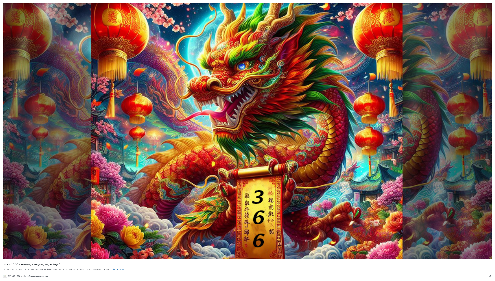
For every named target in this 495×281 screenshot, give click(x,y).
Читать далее (118, 269)
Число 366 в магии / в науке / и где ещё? (31, 264)
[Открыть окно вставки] (490, 275)
